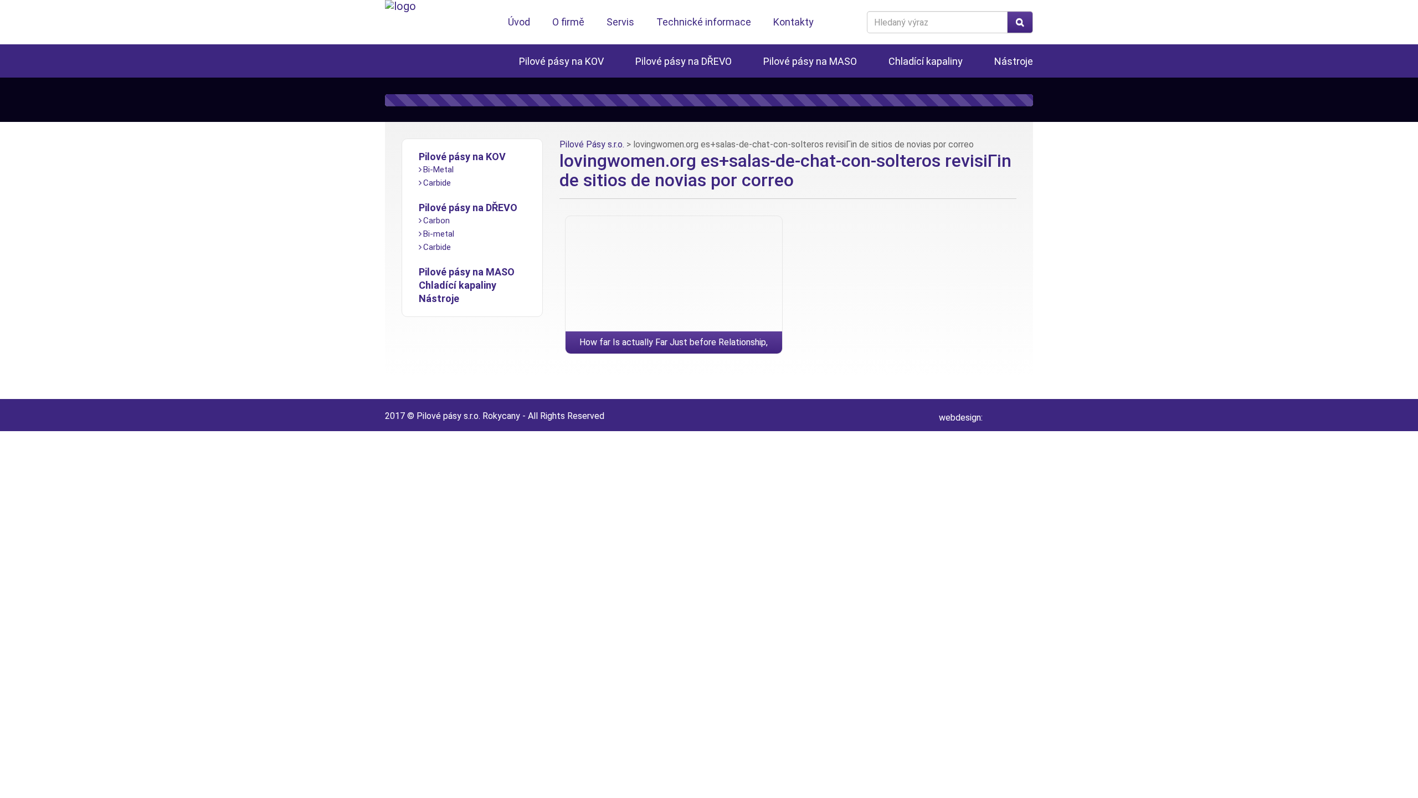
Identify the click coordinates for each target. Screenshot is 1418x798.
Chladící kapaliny (925, 61)
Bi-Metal (438, 170)
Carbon (436, 221)
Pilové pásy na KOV (561, 61)
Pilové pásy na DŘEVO (683, 61)
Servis (620, 22)
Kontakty (793, 22)
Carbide (437, 183)
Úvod (519, 22)
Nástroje (1013, 61)
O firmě (568, 22)
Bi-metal (438, 234)
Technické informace (703, 22)
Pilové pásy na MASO (810, 61)
